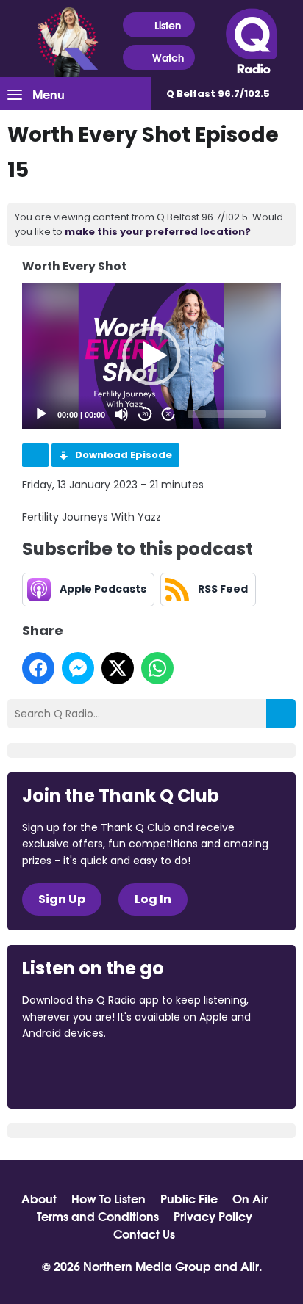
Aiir (249, 1265)
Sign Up (61, 899)
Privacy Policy (213, 1216)
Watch (168, 57)
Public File (189, 1198)
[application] (152, 356)
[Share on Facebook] (38, 668)
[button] (151, 356)
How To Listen (108, 1198)
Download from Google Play (202, 1073)
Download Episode (123, 455)
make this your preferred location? (158, 232)
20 (145, 414)
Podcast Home (35, 455)
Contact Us (144, 1233)
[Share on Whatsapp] (157, 668)
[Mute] (121, 414)
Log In (153, 899)
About (39, 1198)
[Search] (281, 713)
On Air (250, 1198)
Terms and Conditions (98, 1216)
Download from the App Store (79, 1073)
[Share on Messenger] (78, 668)
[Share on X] (117, 668)
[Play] (41, 414)
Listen (167, 25)
